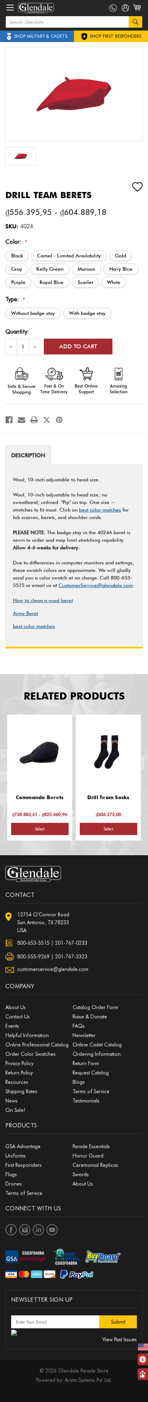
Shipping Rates (21, 1091)
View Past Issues (119, 1339)
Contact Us (17, 1017)
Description (28, 455)
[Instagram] (25, 1230)
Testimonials (86, 1101)
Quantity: (17, 331)
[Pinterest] (59, 420)
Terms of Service (91, 1091)
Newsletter (84, 1035)
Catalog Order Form (95, 1007)
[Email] (21, 420)
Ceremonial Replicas (95, 1165)
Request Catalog (91, 1073)
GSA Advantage (23, 1146)
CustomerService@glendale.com (96, 585)
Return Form (86, 1063)
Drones (13, 1184)
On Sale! (15, 1110)
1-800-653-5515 (113, 8)
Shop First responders (114, 36)
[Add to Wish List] (131, 187)
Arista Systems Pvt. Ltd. (88, 1380)
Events (12, 1026)
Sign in (125, 9)
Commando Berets (40, 797)
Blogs (79, 1082)
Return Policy (19, 1073)
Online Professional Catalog (37, 1045)
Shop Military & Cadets (40, 36)
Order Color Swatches (30, 1054)
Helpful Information (27, 1035)
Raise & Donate (90, 1017)
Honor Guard (88, 1156)
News (11, 1101)
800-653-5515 (33, 943)
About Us (15, 1007)
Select (40, 828)
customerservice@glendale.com (52, 969)
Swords (81, 1174)
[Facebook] (9, 420)
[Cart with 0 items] (137, 11)
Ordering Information (97, 1054)
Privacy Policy (19, 1063)
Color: (16, 241)
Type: (15, 299)
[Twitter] (46, 420)
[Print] (34, 420)
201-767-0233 (71, 943)
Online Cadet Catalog (97, 1045)
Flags (11, 1174)
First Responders (23, 1165)
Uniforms (15, 1156)
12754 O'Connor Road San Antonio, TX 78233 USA (43, 922)
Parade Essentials (91, 1146)
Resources (16, 1082)
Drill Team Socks (108, 797)
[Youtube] (52, 1230)
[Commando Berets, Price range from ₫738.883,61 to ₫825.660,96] (40, 752)
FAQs (79, 1026)
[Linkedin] (38, 1230)
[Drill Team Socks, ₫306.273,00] (108, 752)
